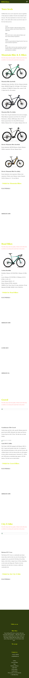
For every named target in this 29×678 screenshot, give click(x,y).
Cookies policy (14, 671)
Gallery (14, 660)
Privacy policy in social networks (14, 672)
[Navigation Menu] (27, 1)
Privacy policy (14, 669)
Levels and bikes (14, 662)
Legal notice (14, 667)
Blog (14, 664)
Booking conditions (14, 665)
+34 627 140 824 (15, 654)
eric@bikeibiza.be (15, 656)
